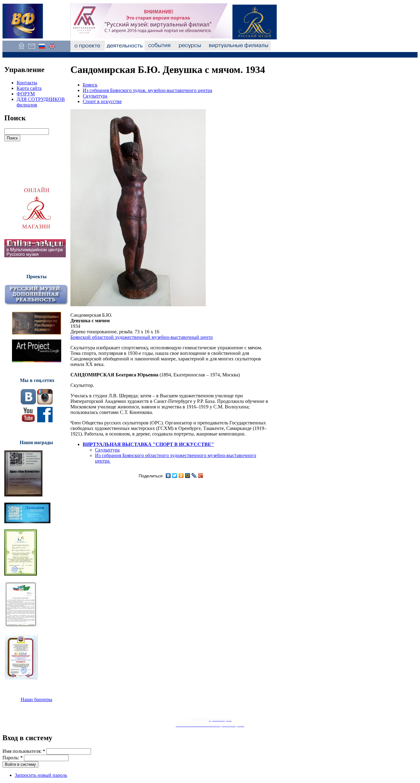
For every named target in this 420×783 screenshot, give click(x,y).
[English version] (52, 49)
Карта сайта (29, 88)
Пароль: (12, 757)
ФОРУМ (26, 93)
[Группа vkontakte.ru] (28, 402)
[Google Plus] (200, 476)
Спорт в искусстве (102, 101)
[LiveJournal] (194, 476)
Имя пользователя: (23, 751)
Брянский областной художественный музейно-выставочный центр (141, 337)
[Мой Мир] (187, 476)
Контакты (27, 82)
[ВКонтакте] (168, 476)
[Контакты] (31, 49)
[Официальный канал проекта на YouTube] (28, 420)
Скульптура (95, 95)
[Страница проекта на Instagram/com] (45, 402)
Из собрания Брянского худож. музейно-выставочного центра (147, 90)
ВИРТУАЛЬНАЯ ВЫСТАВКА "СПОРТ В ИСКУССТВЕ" (148, 444)
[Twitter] (175, 476)
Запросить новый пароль (41, 775)
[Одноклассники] (181, 476)
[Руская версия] (42, 49)
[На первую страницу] (21, 49)
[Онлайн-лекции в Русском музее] (35, 255)
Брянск (90, 84)
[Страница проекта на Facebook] (45, 420)
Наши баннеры (36, 699)
